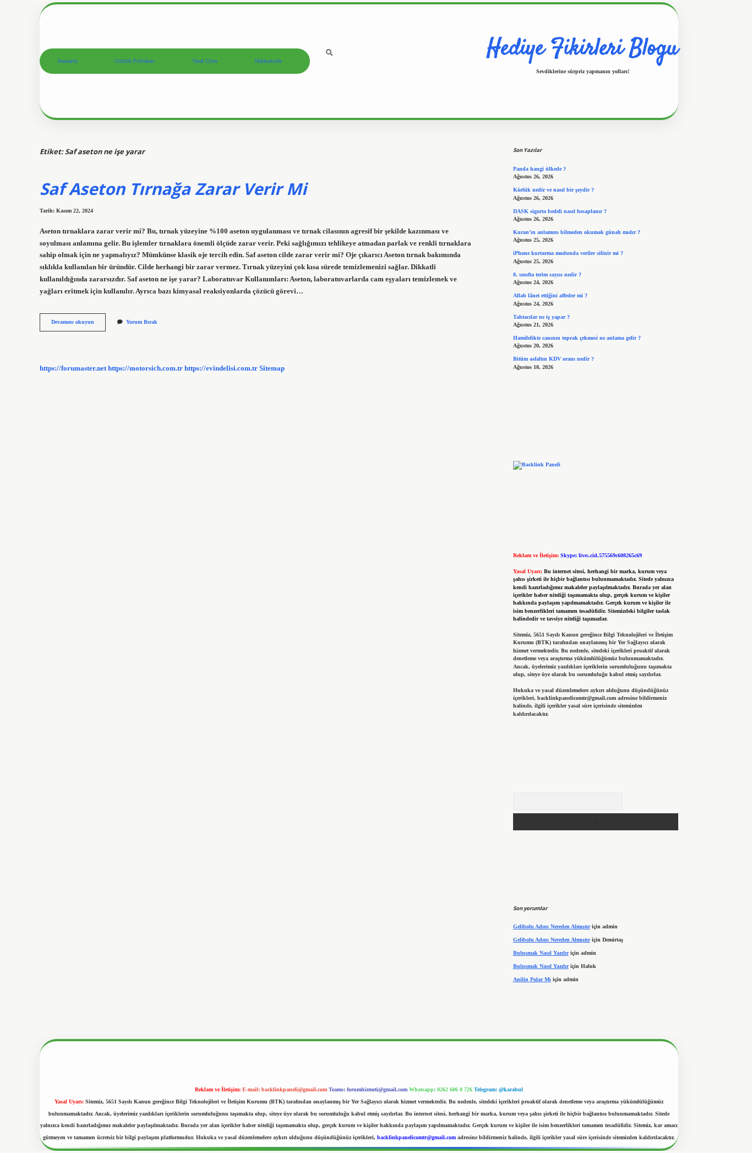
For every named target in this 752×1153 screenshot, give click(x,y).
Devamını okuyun (78, 324)
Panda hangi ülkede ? (539, 169)
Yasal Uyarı (204, 61)
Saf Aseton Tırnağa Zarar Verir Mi (173, 188)
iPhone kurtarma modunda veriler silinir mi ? (568, 253)
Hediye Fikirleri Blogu (582, 49)
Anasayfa (67, 61)
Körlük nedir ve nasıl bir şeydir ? (553, 190)
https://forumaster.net (73, 368)
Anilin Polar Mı (532, 979)
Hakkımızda (268, 61)
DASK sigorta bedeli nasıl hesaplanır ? (560, 211)
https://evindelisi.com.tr (221, 368)
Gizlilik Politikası (135, 61)
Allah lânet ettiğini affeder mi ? (550, 295)
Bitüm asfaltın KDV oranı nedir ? (553, 359)
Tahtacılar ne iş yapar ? (541, 317)
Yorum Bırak (141, 322)
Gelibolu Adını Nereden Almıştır (551, 926)
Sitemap (272, 368)
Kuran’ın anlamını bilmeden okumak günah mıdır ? (576, 232)
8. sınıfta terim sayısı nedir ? (547, 274)
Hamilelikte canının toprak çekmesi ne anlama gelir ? (577, 338)
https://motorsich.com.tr (145, 368)
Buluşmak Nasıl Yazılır (541, 953)
